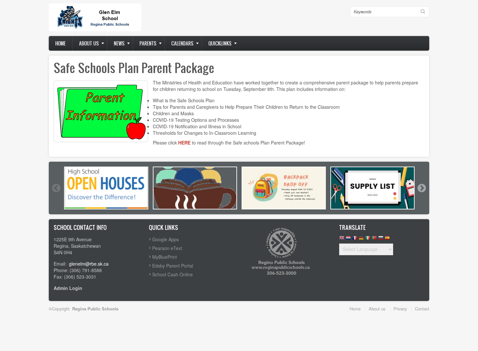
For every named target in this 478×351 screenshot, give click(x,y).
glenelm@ (79, 263)
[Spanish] (387, 239)
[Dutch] (348, 239)
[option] (106, 188)
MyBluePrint (164, 257)
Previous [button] (55, 188)
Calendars (182, 43)
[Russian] (380, 239)
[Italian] (367, 239)
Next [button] (421, 188)
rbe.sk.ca (99, 263)
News (119, 43)
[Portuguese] (374, 239)
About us (89, 43)
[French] (354, 239)
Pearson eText (167, 248)
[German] (361, 239)
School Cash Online (172, 274)
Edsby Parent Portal (172, 265)
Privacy (400, 309)
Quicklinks (220, 43)
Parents (147, 43)
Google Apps (165, 239)
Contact (422, 309)
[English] (341, 239)
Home (60, 43)
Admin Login (68, 288)
